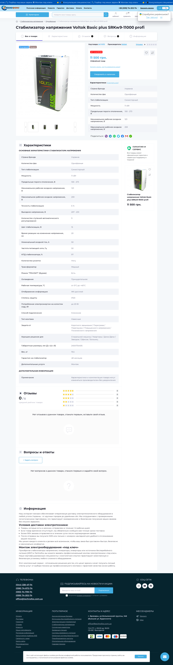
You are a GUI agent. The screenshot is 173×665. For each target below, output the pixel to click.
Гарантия (60, 8)
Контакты (88, 8)
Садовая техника (58, 644)
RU (166, 8)
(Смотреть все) (113, 83)
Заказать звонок (147, 8)
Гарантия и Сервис (139, 148)
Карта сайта (20, 641)
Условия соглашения (84, 595)
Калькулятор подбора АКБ (26, 636)
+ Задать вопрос (30, 460)
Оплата (79, 8)
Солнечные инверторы (61, 627)
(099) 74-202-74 (24, 595)
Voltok (124, 44)
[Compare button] (152, 52)
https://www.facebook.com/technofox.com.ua (150, 585)
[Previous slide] (26, 127)
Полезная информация (36, 8)
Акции (18, 647)
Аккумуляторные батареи (62, 616)
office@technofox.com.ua (29, 599)
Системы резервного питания (63, 633)
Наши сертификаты (23, 630)
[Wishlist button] (146, 52)
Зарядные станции (59, 630)
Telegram (143, 616)
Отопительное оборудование (63, 641)
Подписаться (104, 590)
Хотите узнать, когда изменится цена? (105, 67)
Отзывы (19, 624)
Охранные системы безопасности (65, 636)
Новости (51, 8)
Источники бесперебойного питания (66, 619)
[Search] (106, 14)
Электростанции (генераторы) (64, 622)
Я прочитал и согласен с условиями (88, 595)
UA (160, 8)
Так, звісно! (152, 17)
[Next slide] (75, 127)
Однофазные (51, 21)
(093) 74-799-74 (24, 592)
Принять (141, 656)
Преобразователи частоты (62, 638)
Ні (161, 17)
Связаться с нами (23, 638)
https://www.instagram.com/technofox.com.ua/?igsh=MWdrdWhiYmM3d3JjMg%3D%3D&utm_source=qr (138, 585)
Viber (142, 620)
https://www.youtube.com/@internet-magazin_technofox (144, 585)
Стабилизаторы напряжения (31, 21)
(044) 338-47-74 (24, 585)
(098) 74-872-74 (24, 588)
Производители (22, 644)
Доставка (70, 8)
